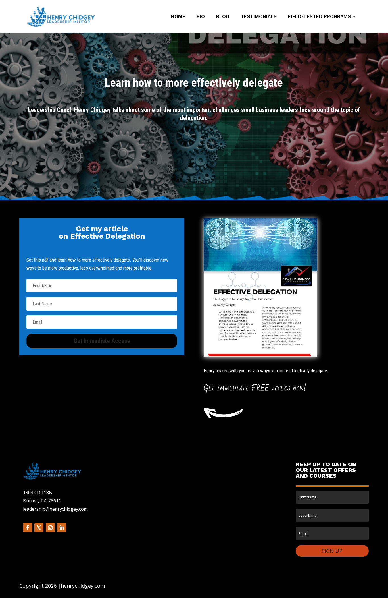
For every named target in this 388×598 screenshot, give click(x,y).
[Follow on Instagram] (50, 527)
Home (178, 17)
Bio (201, 17)
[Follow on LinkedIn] (61, 527)
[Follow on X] (38, 527)
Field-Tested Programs (319, 17)
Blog (222, 17)
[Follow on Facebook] (27, 527)
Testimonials (259, 17)
